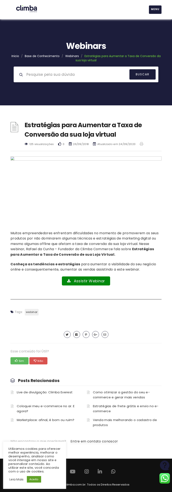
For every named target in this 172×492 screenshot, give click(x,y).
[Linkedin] (100, 472)
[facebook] (76, 334)
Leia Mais (16, 479)
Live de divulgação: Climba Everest (45, 392)
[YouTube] (72, 472)
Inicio (15, 56)
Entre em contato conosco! (94, 441)
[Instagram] (86, 472)
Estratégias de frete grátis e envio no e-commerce (126, 408)
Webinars (72, 56)
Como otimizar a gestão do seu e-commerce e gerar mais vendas (121, 394)
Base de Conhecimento (42, 56)
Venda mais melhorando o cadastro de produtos (125, 422)
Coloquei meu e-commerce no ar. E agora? (46, 408)
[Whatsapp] (113, 472)
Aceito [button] (34, 479)
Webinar (32, 312)
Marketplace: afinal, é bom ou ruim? (45, 420)
